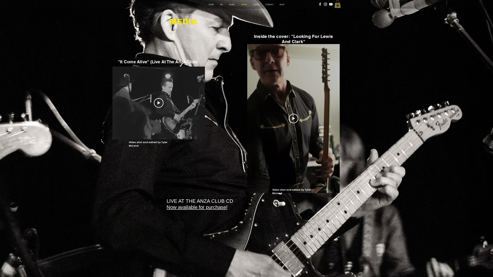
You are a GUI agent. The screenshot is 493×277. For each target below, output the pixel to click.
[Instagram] (325, 4)
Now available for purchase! (197, 207)
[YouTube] (331, 4)
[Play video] (158, 103)
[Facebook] (320, 4)
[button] (337, 4)
